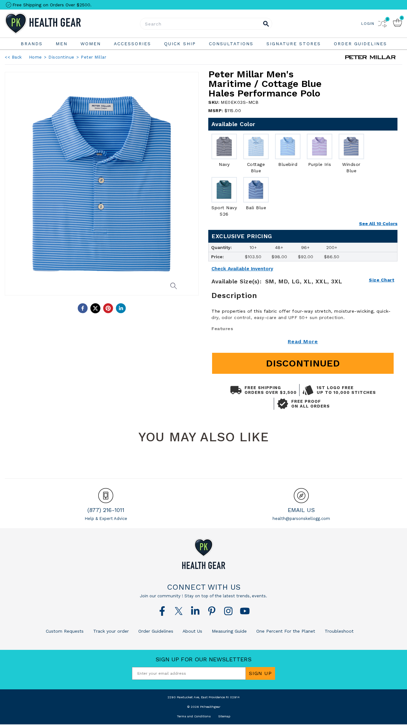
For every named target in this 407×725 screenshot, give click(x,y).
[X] (178, 611)
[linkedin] (121, 308)
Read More (303, 341)
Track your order (110, 631)
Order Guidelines (155, 631)
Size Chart (381, 279)
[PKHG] (60, 23)
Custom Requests (65, 631)
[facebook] (83, 308)
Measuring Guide (228, 631)
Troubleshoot (338, 631)
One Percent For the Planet (285, 631)
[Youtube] (245, 611)
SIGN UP (260, 673)
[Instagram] (228, 611)
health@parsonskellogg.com (301, 518)
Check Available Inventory (242, 269)
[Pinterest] (211, 611)
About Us (191, 631)
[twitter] (95, 308)
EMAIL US (301, 510)
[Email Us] (301, 495)
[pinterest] (108, 308)
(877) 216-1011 (105, 510)
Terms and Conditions (194, 716)
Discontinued (303, 363)
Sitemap (224, 716)
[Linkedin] (195, 611)
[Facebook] (162, 611)
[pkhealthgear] (203, 554)
